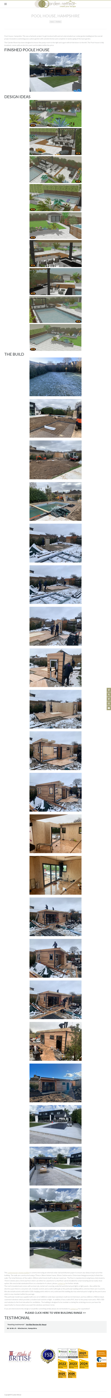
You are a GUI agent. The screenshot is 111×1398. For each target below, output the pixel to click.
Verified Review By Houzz (36, 1324)
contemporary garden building (18, 1273)
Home (52, 22)
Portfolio (58, 22)
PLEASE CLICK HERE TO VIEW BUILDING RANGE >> (55, 1312)
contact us (61, 1283)
